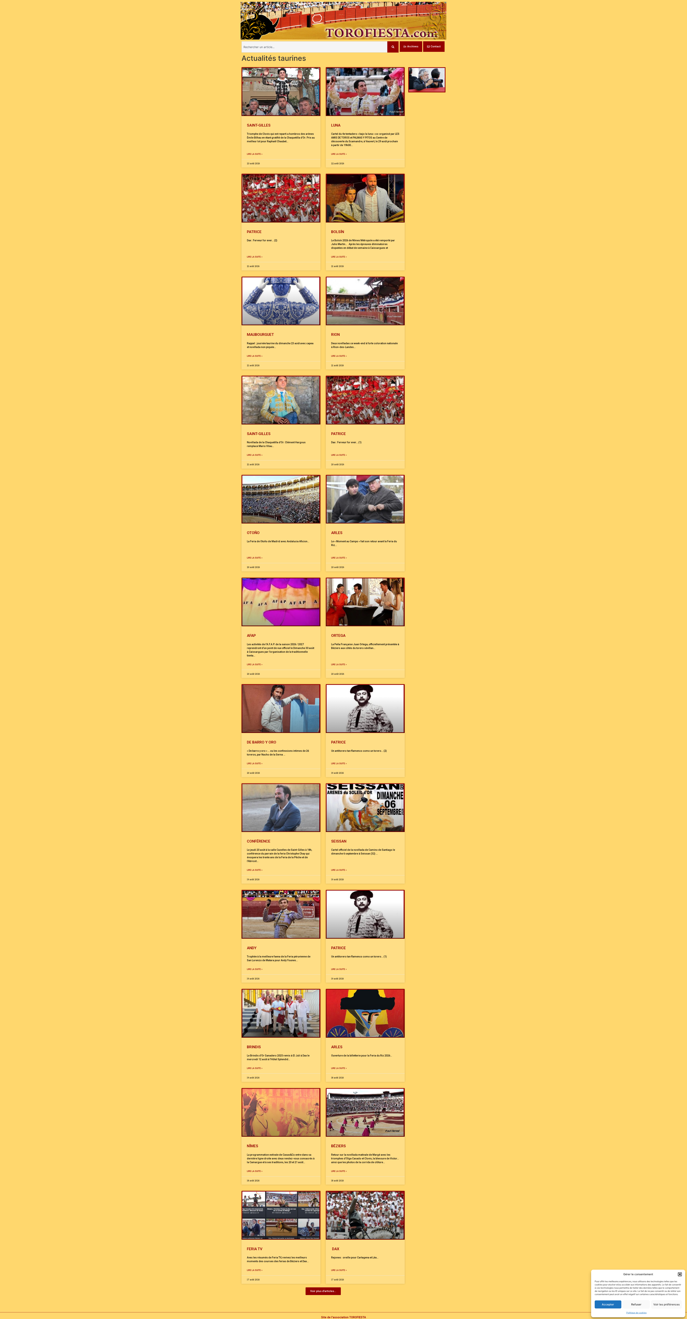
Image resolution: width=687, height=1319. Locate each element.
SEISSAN (338, 841)
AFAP (251, 635)
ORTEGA (338, 635)
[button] (680, 1274)
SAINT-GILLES (259, 125)
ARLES (336, 533)
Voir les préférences (666, 1304)
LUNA (335, 125)
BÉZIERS (338, 1146)
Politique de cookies (636, 1312)
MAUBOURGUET (260, 334)
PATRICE (254, 232)
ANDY (252, 948)
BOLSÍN (337, 232)
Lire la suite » (254, 154)
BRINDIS (254, 1047)
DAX (335, 1249)
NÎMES (252, 1146)
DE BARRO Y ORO (261, 742)
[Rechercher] (393, 47)
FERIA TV (254, 1249)
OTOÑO (253, 533)
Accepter (608, 1304)
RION (335, 334)
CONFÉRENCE (258, 841)
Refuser (636, 1304)
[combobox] (314, 47)
